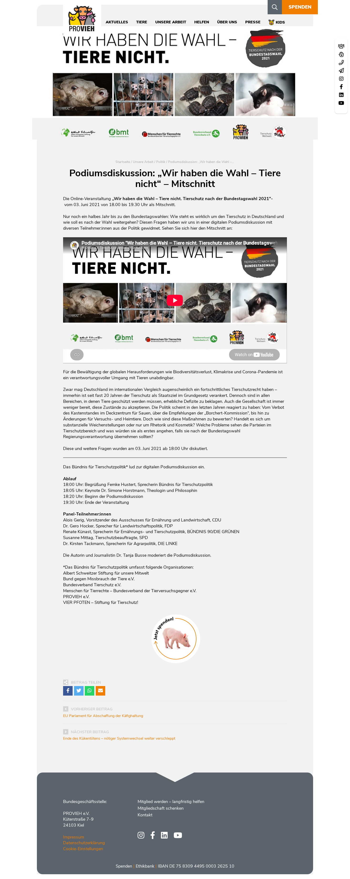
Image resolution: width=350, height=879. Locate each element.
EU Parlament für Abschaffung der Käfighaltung (103, 715)
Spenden (300, 7)
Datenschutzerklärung (84, 843)
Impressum (73, 837)
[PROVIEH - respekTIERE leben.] (82, 28)
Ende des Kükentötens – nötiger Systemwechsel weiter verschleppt (119, 738)
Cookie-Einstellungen (83, 849)
